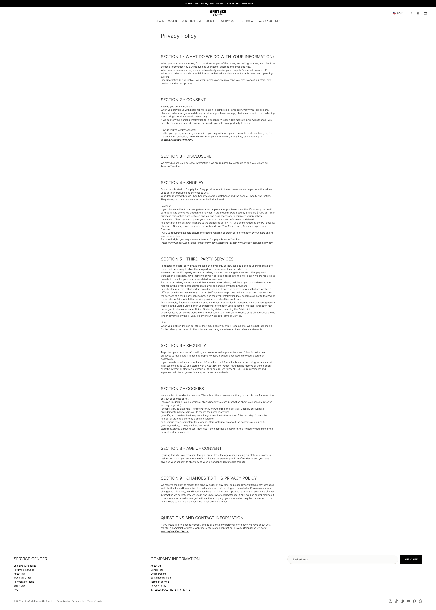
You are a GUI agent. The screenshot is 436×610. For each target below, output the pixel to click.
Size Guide (20, 585)
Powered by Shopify (43, 601)
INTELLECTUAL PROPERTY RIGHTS (170, 589)
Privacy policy (78, 601)
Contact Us (157, 569)
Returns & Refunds (24, 569)
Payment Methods (24, 581)
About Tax (19, 573)
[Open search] (411, 13)
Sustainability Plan (161, 577)
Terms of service (160, 581)
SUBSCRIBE (411, 559)
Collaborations (158, 573)
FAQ (16, 589)
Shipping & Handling (25, 565)
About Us (156, 565)
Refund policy (63, 601)
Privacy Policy (158, 585)
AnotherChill (27, 601)
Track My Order (22, 577)
